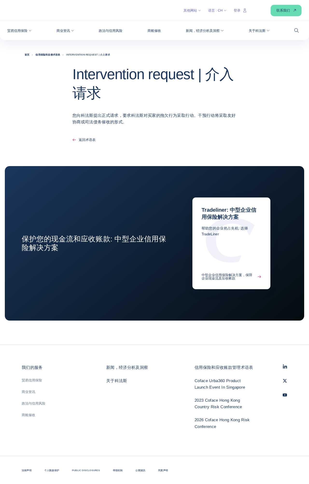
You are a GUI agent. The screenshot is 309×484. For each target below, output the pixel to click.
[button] (19, 30)
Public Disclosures (86, 470)
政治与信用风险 (33, 403)
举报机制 (118, 470)
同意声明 (163, 470)
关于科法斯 (116, 381)
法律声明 (27, 470)
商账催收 (28, 415)
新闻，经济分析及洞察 (127, 367)
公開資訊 (140, 470)
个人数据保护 (51, 470)
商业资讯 (28, 392)
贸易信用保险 (32, 380)
